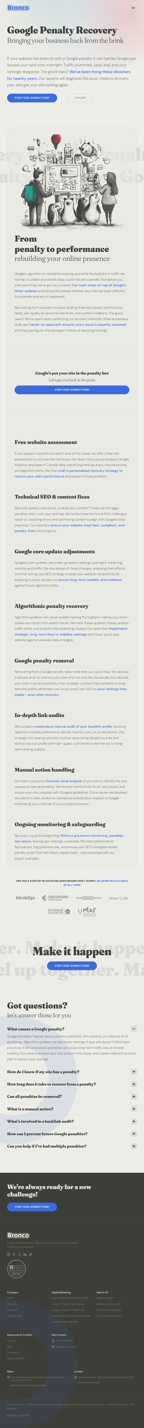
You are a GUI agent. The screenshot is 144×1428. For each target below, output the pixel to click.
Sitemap (11, 1415)
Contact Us (13, 1352)
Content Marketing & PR (65, 1321)
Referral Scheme (15, 1358)
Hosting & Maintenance (109, 1316)
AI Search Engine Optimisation (68, 1304)
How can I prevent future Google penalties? (47, 1133)
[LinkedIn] (25, 1254)
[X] (19, 1254)
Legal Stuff (23, 1415)
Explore (80, 97)
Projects (11, 1340)
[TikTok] (30, 1254)
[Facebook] (14, 1254)
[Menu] (133, 8)
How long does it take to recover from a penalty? (51, 1084)
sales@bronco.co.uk (67, 1346)
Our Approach (15, 1316)
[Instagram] (8, 1254)
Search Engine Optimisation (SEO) (70, 1298)
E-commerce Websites (109, 1310)
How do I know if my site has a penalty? (43, 1071)
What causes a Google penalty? (35, 1029)
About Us (12, 1304)
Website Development (109, 1304)
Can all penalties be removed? (34, 1096)
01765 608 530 (64, 1340)
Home (10, 1298)
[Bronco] (18, 8)
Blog (9, 1346)
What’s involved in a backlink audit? (40, 1121)
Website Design (105, 1298)
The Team (12, 1310)
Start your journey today (32, 97)
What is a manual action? (30, 1109)
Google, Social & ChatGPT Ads (68, 1310)
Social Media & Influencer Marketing (71, 1316)
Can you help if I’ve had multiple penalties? (46, 1146)
